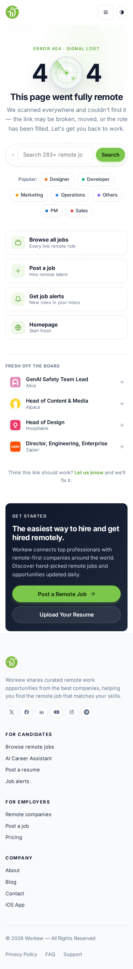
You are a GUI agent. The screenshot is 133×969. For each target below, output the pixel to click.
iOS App (15, 905)
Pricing (13, 837)
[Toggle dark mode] (122, 12)
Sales (82, 210)
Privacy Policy (21, 954)
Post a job (17, 826)
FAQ (50, 954)
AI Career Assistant (28, 758)
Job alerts (17, 781)
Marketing (32, 195)
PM (54, 210)
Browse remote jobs (29, 747)
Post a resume (22, 770)
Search (110, 154)
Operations (73, 195)
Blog (10, 882)
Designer (59, 179)
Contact (14, 894)
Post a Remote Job (62, 594)
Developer (98, 179)
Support (72, 954)
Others (110, 195)
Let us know (88, 472)
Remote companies (28, 814)
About (12, 870)
